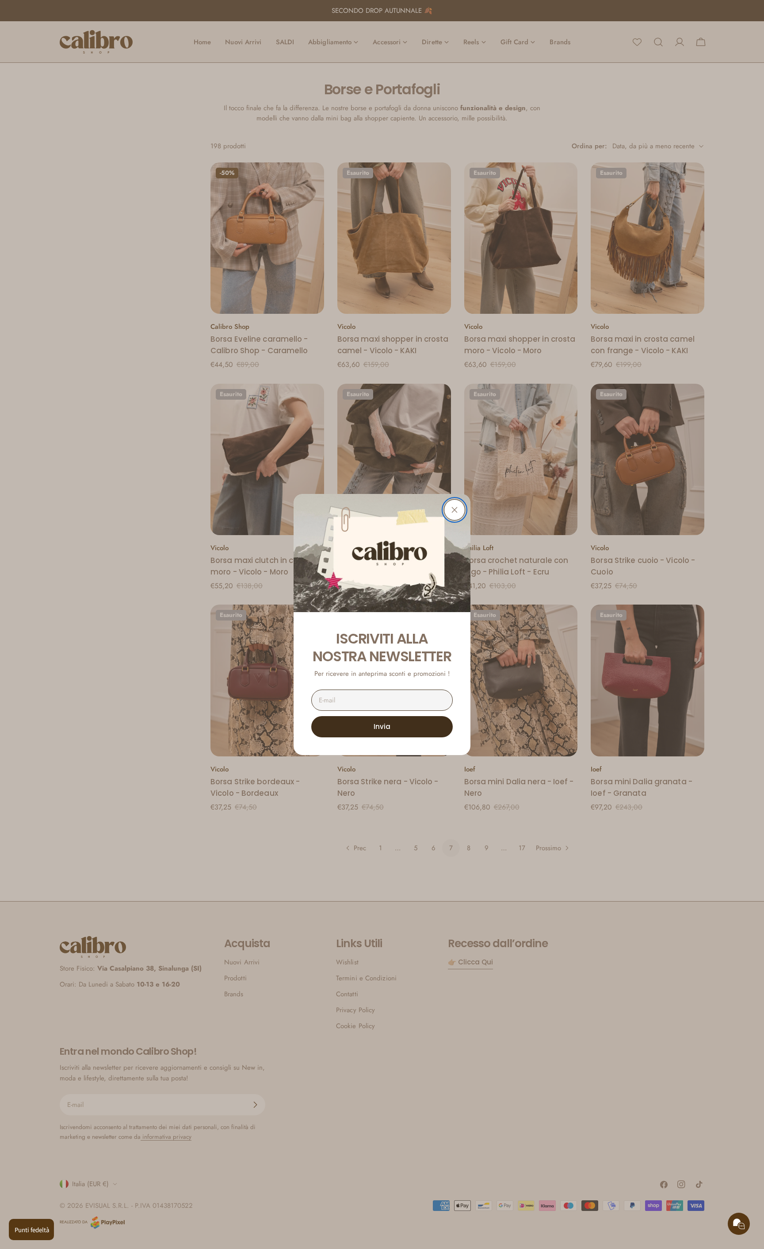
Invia (382, 726)
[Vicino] (454, 509)
